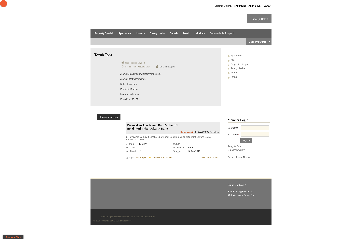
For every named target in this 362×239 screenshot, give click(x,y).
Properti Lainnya (239, 64)
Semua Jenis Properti (222, 33)
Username (234, 128)
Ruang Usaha (157, 33)
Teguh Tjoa (141, 157)
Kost (232, 60)
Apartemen (124, 33)
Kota (122, 84)
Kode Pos (125, 99)
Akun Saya (254, 6)
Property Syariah (103, 33)
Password (233, 134)
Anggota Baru (235, 146)
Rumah (174, 33)
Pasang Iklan (259, 19)
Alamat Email (127, 74)
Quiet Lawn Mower (239, 157)
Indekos (140, 33)
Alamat (123, 79)
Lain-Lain (199, 33)
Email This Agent (167, 67)
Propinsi (124, 89)
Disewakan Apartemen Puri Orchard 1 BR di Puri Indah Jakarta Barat (152, 127)
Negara (124, 94)
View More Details (209, 157)
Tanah (186, 33)
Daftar (267, 6)
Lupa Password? (236, 150)
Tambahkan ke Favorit (161, 157)
